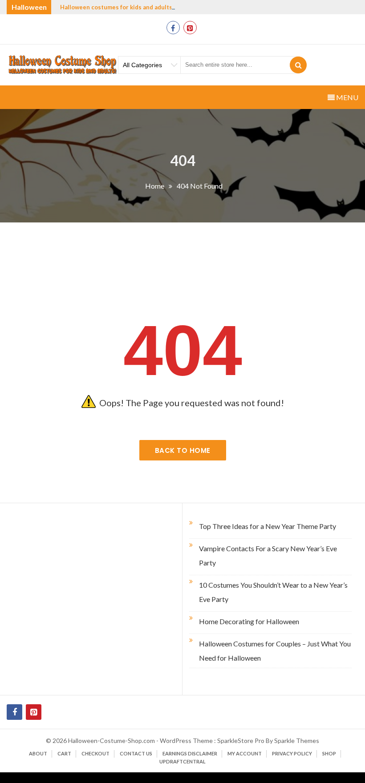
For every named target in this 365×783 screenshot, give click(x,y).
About (38, 753)
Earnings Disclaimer (189, 753)
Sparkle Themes (296, 740)
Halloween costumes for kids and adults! (117, 7)
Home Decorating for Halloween (249, 621)
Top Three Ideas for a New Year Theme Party (267, 526)
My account (244, 753)
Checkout (95, 753)
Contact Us (136, 753)
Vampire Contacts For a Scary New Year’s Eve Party (268, 555)
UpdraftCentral (182, 761)
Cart (64, 753)
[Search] (298, 65)
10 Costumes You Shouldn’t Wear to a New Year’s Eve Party (273, 592)
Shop (329, 753)
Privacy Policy (292, 753)
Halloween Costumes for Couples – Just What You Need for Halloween (275, 650)
